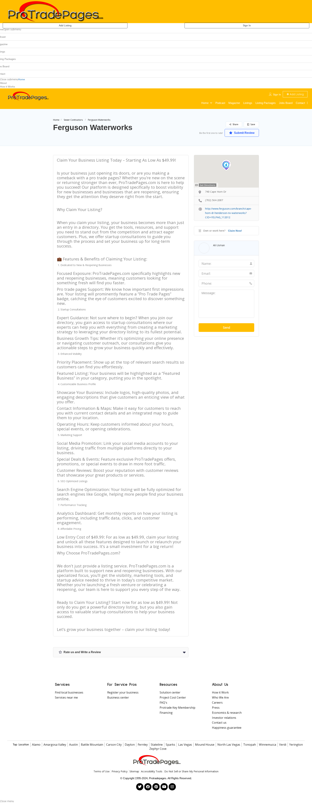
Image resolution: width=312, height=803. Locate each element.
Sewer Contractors (73, 119)
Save (252, 124)
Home (21, 79)
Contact (300, 102)
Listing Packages (265, 102)
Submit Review (243, 132)
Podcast (220, 102)
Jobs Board (285, 102)
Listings (247, 102)
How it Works (7, 86)
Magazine (234, 102)
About (3, 83)
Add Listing (65, 25)
